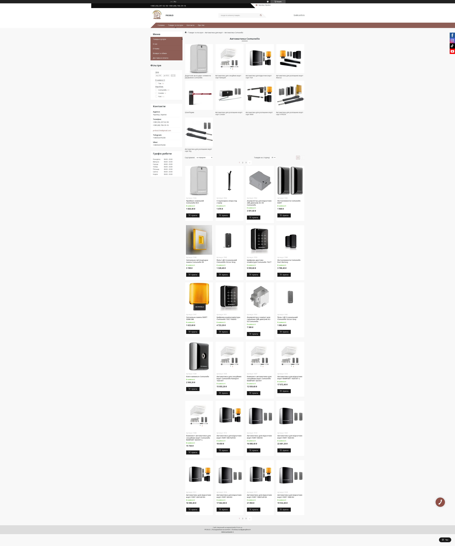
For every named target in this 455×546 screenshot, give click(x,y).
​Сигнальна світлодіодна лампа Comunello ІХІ (197, 261)
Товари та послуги (175, 25)
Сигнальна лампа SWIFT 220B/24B (196, 318)
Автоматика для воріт (214, 33)
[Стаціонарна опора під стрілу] (229, 181)
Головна (161, 25)
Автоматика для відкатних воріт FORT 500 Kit (259, 437)
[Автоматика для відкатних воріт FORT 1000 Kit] (290, 475)
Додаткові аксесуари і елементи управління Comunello (198, 76)
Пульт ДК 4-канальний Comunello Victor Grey (227, 261)
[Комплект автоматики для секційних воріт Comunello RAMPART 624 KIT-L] (199, 415)
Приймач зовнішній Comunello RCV (195, 202)
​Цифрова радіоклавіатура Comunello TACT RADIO (228, 318)
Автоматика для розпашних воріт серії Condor (228, 113)
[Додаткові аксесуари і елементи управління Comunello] (199, 58)
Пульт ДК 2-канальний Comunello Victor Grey (287, 318)
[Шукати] (260, 15)
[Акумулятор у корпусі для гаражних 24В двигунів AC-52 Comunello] (260, 297)
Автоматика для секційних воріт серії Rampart (228, 76)
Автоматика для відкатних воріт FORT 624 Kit (229, 496)
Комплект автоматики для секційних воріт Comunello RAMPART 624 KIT (259, 378)
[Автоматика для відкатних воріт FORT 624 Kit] (229, 475)
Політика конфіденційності (241, 530)
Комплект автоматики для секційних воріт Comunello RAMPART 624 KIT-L (198, 438)
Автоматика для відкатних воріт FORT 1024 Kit (289, 437)
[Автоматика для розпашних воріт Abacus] (290, 58)
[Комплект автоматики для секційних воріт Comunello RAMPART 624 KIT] (260, 356)
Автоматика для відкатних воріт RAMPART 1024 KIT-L (289, 377)
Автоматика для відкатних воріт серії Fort (259, 76)
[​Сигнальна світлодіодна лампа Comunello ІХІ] (199, 240)
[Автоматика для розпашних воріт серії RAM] (260, 95)
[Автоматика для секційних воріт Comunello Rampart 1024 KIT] (229, 356)
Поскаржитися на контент (221, 530)
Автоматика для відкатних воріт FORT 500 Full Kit (229, 437)
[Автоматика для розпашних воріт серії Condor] (229, 95)
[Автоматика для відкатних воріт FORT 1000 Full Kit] (260, 475)
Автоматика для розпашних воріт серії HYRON (289, 113)
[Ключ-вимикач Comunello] (199, 356)
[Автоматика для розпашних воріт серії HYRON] (290, 95)
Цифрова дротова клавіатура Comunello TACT (259, 261)
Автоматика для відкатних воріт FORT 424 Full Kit (198, 496)
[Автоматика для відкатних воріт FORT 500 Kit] (260, 415)
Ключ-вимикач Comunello (197, 376)
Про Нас (201, 25)
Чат (446, 540)
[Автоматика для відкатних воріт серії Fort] (260, 58)
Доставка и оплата (160, 58)
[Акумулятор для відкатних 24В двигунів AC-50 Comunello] (260, 181)
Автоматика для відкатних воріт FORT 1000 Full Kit (259, 496)
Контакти (190, 25)
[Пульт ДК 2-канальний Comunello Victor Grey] (290, 297)
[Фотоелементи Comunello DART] (290, 181)
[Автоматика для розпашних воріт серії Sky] (199, 132)
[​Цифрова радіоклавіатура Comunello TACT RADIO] (229, 297)
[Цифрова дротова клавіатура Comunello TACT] (260, 240)
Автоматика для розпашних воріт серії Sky (198, 150)
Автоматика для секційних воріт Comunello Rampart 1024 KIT (229, 378)
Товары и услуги (159, 39)
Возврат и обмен (160, 53)
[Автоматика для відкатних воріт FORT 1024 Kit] (290, 415)
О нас (155, 44)
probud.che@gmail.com (162, 130)
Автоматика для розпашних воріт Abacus (289, 76)
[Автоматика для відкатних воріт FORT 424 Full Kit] (199, 475)
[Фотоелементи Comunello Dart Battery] (290, 240)
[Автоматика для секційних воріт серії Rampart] (229, 58)
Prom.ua (239, 527)
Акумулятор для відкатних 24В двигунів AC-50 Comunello (259, 203)
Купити (194, 215)
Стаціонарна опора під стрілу (227, 202)
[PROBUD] (157, 15)
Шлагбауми (189, 112)
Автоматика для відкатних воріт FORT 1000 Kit (289, 496)
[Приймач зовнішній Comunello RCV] (199, 181)
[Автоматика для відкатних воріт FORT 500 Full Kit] (229, 415)
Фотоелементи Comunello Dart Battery (288, 261)
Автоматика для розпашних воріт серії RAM (259, 113)
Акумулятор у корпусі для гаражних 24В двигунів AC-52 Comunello (259, 319)
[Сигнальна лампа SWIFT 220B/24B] (199, 297)
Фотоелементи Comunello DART (288, 202)
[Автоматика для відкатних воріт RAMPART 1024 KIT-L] (290, 356)
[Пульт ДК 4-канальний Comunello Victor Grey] (229, 240)
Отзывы (156, 48)
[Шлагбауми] (199, 95)
